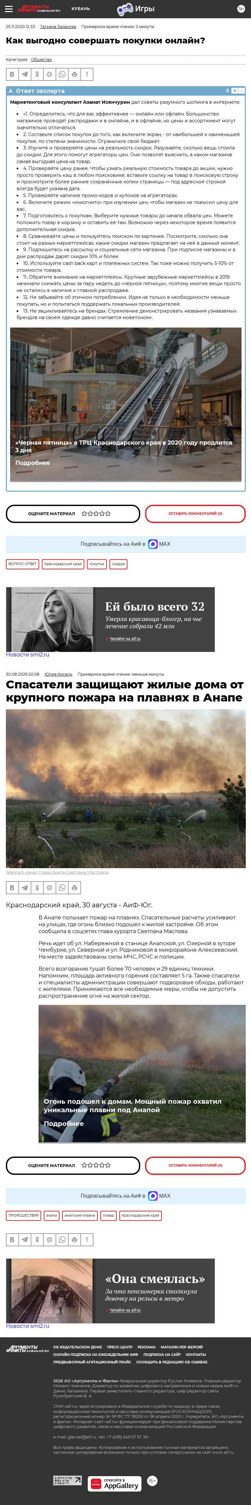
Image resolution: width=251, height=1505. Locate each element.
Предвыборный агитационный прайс (92, 1362)
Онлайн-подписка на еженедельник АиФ (95, 1355)
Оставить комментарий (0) (196, 514)
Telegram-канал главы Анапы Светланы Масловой (57, 872)
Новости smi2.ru (27, 655)
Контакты (196, 1355)
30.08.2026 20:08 (23, 674)
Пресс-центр (119, 1347)
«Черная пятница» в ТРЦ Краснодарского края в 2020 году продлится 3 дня (123, 446)
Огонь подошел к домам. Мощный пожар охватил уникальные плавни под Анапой (133, 1106)
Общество (41, 59)
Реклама (147, 1347)
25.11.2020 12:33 (20, 26)
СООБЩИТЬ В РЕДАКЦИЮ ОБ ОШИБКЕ (172, 1362)
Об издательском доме (77, 1347)
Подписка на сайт (162, 1355)
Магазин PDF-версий (182, 1347)
